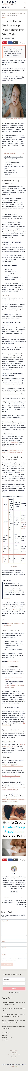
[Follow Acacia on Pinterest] (17, 891)
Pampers (15, 566)
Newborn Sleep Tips (12, 661)
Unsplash (21, 118)
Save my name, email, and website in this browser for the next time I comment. (15, 959)
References (7, 174)
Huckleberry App (15, 609)
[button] (14, 975)
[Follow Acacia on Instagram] (14, 891)
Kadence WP (14, 1066)
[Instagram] (8, 7)
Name (4, 941)
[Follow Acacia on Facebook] (11, 891)
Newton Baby (7, 598)
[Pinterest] (6, 7)
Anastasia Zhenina (13, 118)
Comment (5, 921)
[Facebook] (3, 7)
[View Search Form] (25, 7)
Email (4, 948)
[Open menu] (24, 3)
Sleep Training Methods (10, 172)
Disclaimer (4, 1035)
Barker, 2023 (14, 442)
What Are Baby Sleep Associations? (13, 157)
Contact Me (5, 1040)
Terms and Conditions (7, 1037)
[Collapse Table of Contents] (23, 153)
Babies (4, 17)
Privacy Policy (5, 1033)
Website (4, 954)
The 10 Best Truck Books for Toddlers (7, 900)
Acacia (5, 38)
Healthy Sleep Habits (9, 170)
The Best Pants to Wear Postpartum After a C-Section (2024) (21, 902)
